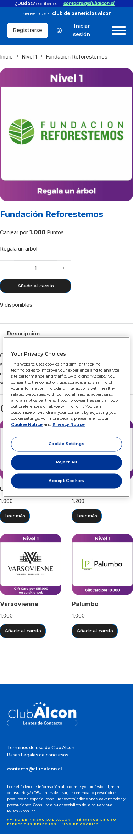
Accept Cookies (66, 480)
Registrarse (27, 30)
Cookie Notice (27, 424)
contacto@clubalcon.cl (89, 3)
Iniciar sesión (81, 30)
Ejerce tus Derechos (32, 824)
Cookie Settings (67, 443)
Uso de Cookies (80, 824)
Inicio (6, 56)
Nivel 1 (29, 56)
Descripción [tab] (23, 333)
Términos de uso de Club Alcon (40, 747)
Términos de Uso (96, 819)
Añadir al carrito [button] (23, 630)
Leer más (15, 515)
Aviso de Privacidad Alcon (39, 819)
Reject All (66, 462)
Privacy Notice (68, 424)
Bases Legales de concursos (37, 754)
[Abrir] (119, 30)
